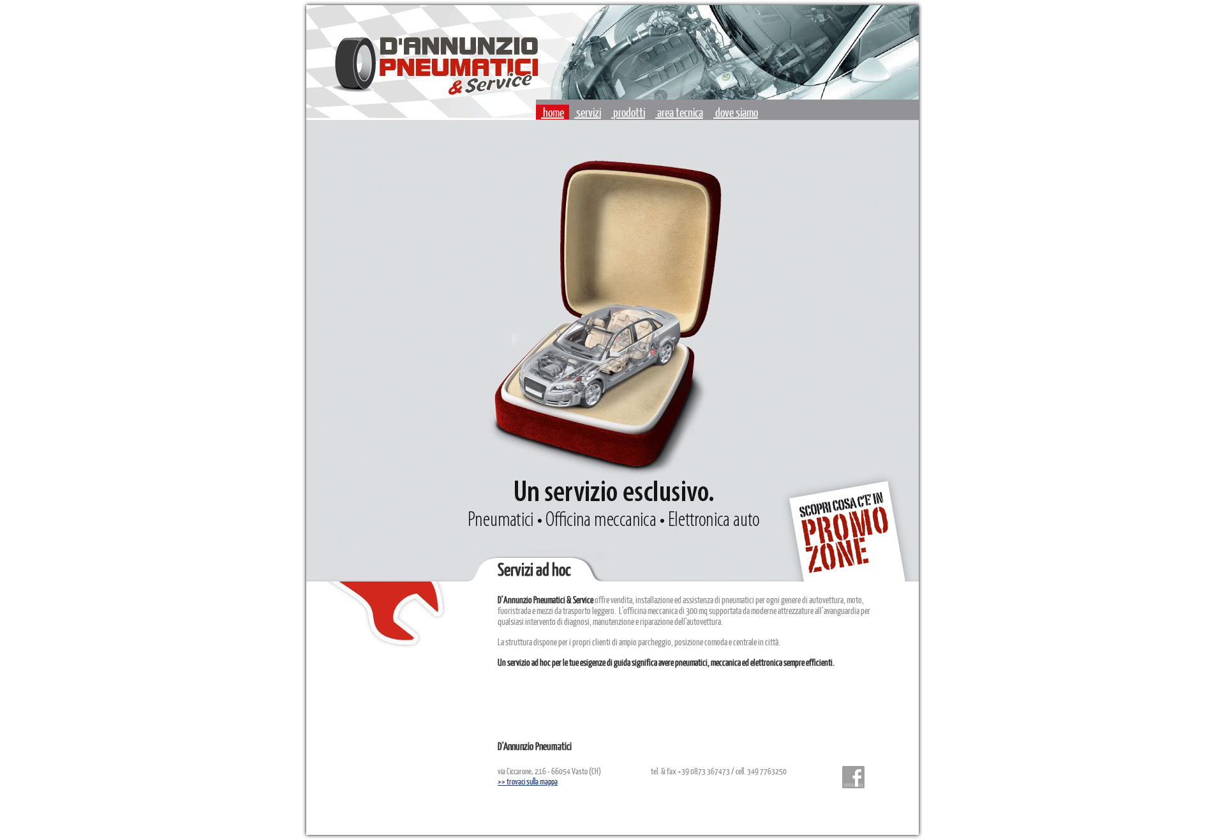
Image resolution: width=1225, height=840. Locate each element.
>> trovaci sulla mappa (528, 781)
